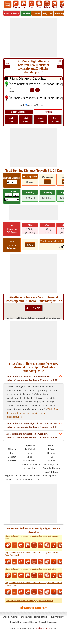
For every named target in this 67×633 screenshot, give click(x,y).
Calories (25, 13)
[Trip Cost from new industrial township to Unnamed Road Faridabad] (60, 562)
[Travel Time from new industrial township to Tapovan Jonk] (47, 545)
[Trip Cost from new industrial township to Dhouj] (60, 575)
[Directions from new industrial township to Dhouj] (21, 575)
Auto (29, 105)
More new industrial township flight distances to (29, 600)
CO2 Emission (11, 13)
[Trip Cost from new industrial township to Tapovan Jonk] (60, 545)
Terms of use (40, 616)
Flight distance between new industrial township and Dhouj (31, 569)
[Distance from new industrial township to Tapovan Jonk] (14, 545)
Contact (15, 616)
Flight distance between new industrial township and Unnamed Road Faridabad (32, 553)
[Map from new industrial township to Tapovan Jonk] (27, 545)
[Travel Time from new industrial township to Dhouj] (47, 575)
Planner (36, 13)
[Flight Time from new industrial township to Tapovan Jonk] (8, 545)
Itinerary (59, 13)
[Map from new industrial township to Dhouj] (27, 575)
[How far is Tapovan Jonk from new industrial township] (54, 545)
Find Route (25, 119)
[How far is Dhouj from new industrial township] (54, 575)
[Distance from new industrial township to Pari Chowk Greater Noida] (14, 592)
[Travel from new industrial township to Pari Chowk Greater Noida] (41, 592)
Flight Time (11, 119)
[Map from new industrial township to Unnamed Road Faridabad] (27, 562)
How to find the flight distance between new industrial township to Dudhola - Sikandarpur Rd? (31, 378)
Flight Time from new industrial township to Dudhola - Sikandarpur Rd (32, 413)
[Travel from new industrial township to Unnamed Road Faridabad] (41, 562)
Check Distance (40, 119)
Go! (47, 182)
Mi (37, 105)
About (6, 616)
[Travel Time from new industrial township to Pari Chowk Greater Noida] (47, 592)
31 (59, 64)
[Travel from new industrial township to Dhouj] (41, 575)
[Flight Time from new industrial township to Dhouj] (8, 575)
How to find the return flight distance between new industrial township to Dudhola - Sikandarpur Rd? (32, 425)
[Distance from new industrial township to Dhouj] (14, 575)
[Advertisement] (33, 37)
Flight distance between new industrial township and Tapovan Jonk (32, 537)
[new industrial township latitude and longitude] (34, 545)
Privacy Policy (56, 616)
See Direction (55, 119)
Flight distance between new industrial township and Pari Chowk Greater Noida (33, 584)
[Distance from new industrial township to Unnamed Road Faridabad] (14, 562)
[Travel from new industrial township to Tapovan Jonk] (41, 545)
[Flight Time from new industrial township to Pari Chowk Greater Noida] (8, 592)
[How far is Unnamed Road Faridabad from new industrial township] (54, 562)
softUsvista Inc (43, 628)
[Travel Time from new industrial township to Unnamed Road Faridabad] (47, 562)
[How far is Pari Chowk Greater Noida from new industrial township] (54, 592)
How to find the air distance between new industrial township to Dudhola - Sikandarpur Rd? (31, 435)
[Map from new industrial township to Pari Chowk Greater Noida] (27, 592)
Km (44, 105)
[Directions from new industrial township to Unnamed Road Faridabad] (21, 562)
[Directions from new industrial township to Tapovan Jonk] (21, 545)
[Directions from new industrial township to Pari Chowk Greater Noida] (21, 592)
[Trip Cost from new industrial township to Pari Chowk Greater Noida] (60, 592)
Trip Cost (48, 13)
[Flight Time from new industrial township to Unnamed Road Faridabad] (8, 562)
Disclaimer (26, 616)
